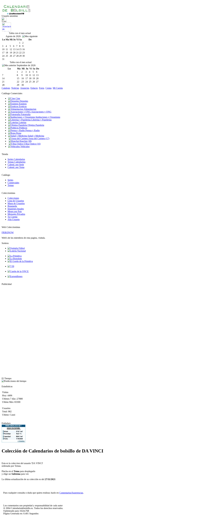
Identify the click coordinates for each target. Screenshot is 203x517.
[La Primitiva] (15, 256)
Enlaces (34, 88)
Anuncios (24, 88)
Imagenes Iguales (16, 208)
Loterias (22, 122)
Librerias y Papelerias (41, 119)
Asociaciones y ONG (41, 111)
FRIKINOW (8, 232)
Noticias (15, 88)
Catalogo (6, 88)
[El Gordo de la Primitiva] (20, 261)
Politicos (23, 128)
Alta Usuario (14, 219)
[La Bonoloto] (15, 258)
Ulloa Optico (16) (32, 144)
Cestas (48, 88)
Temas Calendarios (16, 162)
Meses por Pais (15, 211)
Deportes (23, 101)
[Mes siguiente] (30, 36)
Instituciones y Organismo (47, 117)
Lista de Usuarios (16, 200)
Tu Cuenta (12, 216)
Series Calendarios (16, 159)
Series (10, 180)
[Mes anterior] (9, 65)
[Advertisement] (10, 329)
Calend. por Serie (16, 164)
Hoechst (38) (25, 141)
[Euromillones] (15, 276)
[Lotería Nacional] (17, 251)
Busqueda (12, 206)
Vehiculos (25, 146)
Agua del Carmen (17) (38, 138)
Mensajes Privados (16, 214)
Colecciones (13, 198)
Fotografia (25, 114)
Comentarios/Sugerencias (71, 492)
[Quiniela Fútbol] (16, 248)
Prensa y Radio (32, 130)
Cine (17, 98)
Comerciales (13, 182)
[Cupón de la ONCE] (18, 271)
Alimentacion (29, 109)
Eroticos (22, 106)
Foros (41, 88)
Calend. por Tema (16, 167)
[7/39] (11, 266)
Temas (11, 185)
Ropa (18, 133)
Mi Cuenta (58, 88)
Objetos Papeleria (35, 125)
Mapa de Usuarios (16, 203)
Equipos (22, 103)
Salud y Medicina (35, 136)
